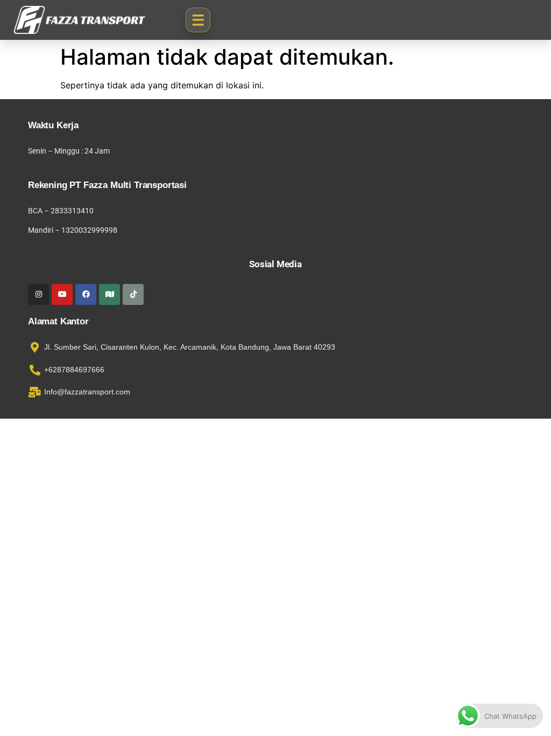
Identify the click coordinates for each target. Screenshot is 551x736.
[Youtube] (62, 294)
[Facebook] (85, 294)
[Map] (109, 294)
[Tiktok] (133, 294)
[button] (198, 20)
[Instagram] (38, 294)
